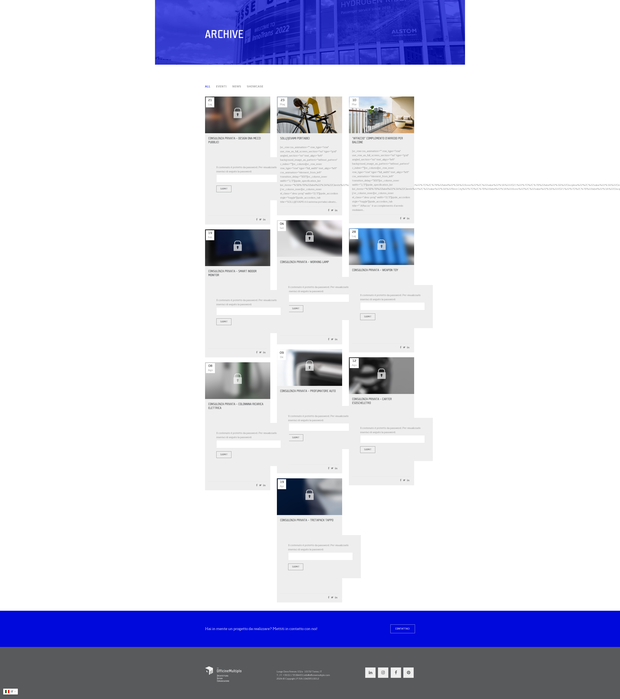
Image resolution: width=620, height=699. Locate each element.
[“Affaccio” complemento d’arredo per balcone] (381, 115)
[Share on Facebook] (257, 219)
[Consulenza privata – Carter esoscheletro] (381, 375)
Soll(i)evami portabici (295, 138)
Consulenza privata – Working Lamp (304, 262)
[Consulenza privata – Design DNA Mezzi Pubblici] (237, 115)
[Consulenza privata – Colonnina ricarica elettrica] (237, 380)
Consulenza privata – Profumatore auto (308, 391)
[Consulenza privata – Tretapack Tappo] (309, 496)
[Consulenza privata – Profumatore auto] (309, 367)
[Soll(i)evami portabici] (309, 115)
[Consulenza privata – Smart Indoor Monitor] (237, 247)
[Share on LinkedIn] (264, 219)
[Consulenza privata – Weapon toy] (381, 246)
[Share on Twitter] (260, 219)
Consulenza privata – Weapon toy (375, 270)
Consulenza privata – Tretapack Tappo (306, 520)
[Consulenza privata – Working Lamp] (309, 238)
